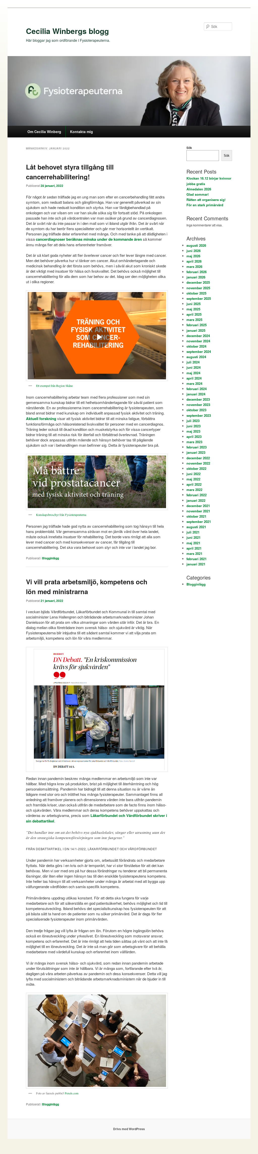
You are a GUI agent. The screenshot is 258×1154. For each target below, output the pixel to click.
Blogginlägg (50, 558)
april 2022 (194, 484)
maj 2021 (193, 543)
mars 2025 (194, 319)
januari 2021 (195, 564)
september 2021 (198, 521)
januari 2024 (195, 394)
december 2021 (198, 505)
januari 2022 (195, 500)
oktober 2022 (196, 468)
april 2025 (194, 314)
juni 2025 (193, 303)
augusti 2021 (196, 526)
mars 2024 (194, 383)
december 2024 (198, 335)
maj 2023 (193, 431)
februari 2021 (196, 558)
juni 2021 (193, 537)
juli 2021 (193, 532)
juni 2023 (193, 426)
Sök (189, 147)
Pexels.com (71, 1093)
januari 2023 (195, 452)
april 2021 (194, 548)
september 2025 (198, 298)
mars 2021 (194, 553)
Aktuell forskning (41, 418)
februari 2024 (196, 388)
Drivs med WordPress (129, 1129)
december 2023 (198, 399)
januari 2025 (195, 330)
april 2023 (194, 436)
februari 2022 (196, 494)
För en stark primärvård (204, 204)
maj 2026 (193, 256)
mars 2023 (194, 441)
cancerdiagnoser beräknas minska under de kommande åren (89, 239)
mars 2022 (194, 489)
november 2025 (198, 287)
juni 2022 (193, 473)
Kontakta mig (81, 131)
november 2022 (198, 463)
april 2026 (194, 261)
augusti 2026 (196, 245)
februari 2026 (196, 271)
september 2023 (198, 415)
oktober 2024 (196, 346)
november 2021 (198, 511)
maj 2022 (193, 479)
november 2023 (198, 404)
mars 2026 (194, 266)
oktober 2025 (196, 293)
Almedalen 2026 (198, 189)
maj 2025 (193, 309)
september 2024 (198, 351)
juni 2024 (193, 367)
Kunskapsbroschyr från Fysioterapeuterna (61, 515)
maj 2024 (193, 372)
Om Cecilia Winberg (44, 131)
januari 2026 (195, 277)
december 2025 (198, 282)
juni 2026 (193, 250)
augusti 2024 (196, 356)
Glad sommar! (197, 194)
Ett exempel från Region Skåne (54, 386)
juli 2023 (193, 420)
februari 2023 (196, 447)
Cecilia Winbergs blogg (67, 30)
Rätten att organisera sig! (205, 199)
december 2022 (198, 458)
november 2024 (198, 341)
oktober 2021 (196, 516)
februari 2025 (196, 324)
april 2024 (194, 378)
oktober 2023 (196, 409)
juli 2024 (193, 362)
